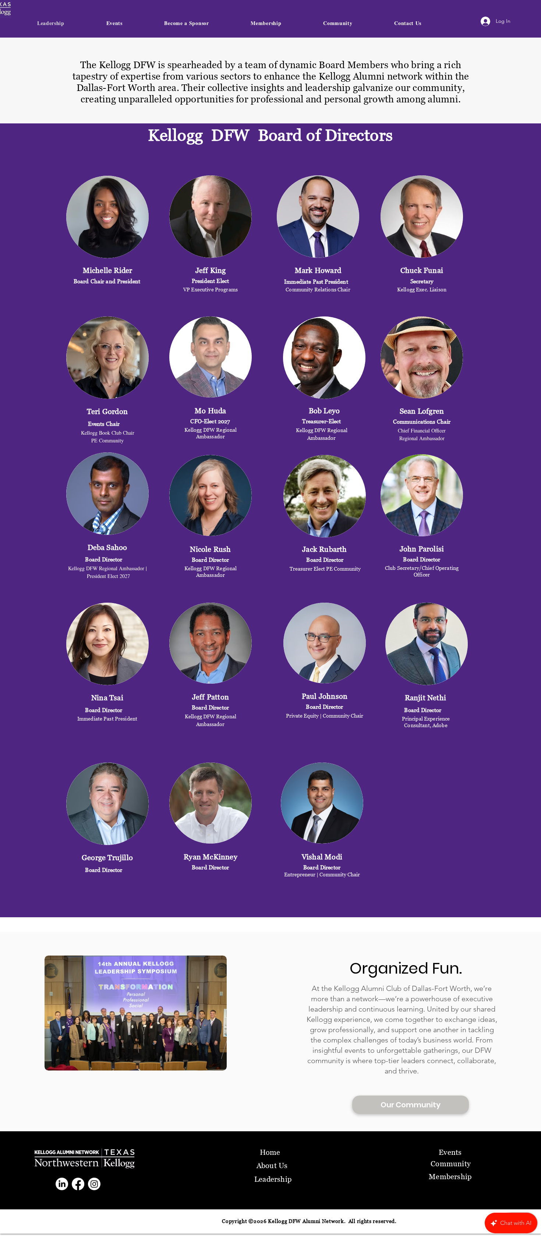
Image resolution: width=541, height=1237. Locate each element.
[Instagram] (94, 1184)
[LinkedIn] (62, 1184)
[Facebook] (78, 1184)
